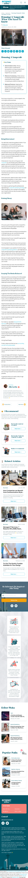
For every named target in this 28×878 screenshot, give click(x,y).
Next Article (21, 404)
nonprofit (3, 162)
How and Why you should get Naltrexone (16, 871)
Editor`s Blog (18, 811)
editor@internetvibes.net (7, 819)
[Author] (19, 387)
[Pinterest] (16, 605)
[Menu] (25, 2)
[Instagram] (12, 605)
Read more (17, 428)
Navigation (5, 811)
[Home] (6, 2)
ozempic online (15, 877)
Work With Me (6, 809)
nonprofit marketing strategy (16, 187)
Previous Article (7, 404)
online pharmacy (23, 874)
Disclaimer (17, 809)
